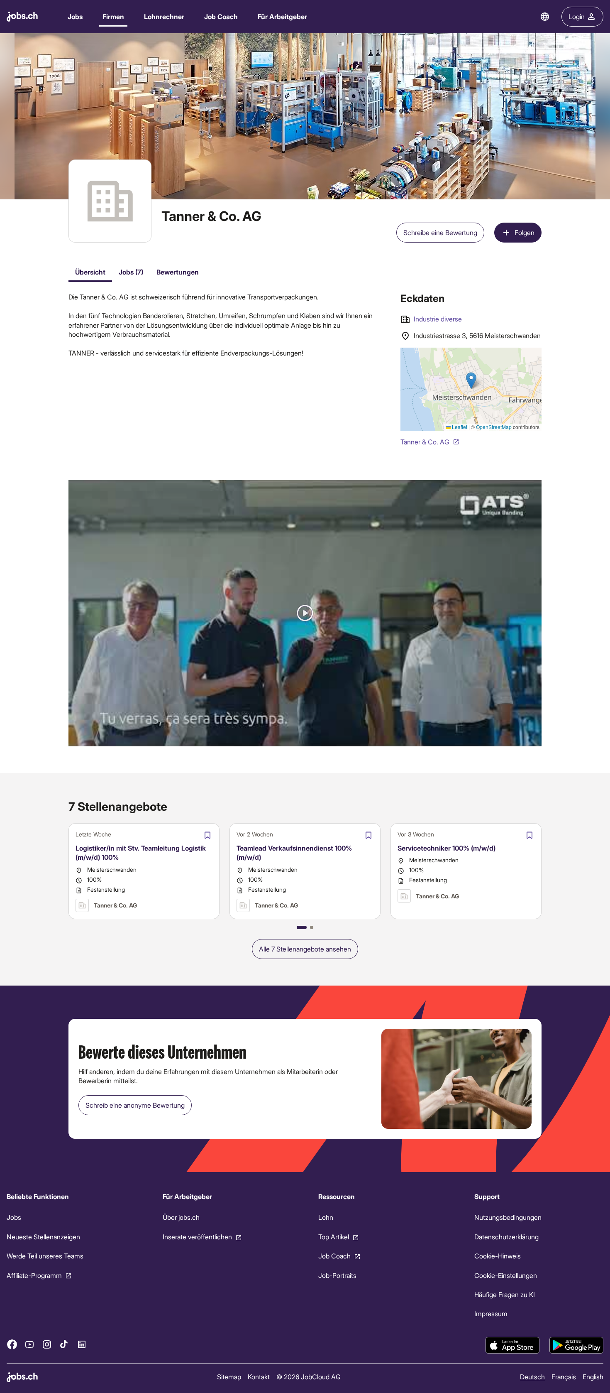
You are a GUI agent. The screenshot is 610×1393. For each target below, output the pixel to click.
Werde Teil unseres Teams (45, 1256)
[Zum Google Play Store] (576, 1345)
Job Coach (221, 16)
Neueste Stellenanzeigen (43, 1237)
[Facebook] (12, 1344)
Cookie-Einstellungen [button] (505, 1275)
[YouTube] (29, 1344)
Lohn (325, 1217)
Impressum (491, 1313)
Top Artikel (333, 1237)
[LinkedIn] (81, 1344)
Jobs (75, 16)
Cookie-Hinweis (497, 1256)
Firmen (113, 16)
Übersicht (90, 272)
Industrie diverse (438, 319)
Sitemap (229, 1377)
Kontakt (259, 1377)
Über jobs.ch (181, 1217)
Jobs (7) (131, 272)
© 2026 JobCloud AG (308, 1377)
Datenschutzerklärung (506, 1237)
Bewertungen (177, 272)
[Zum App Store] (512, 1345)
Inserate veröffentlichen (197, 1237)
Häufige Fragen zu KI (504, 1294)
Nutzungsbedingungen (508, 1217)
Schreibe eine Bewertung (440, 232)
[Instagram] (46, 1344)
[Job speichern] (207, 835)
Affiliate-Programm (34, 1275)
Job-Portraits (337, 1275)
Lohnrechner (164, 16)
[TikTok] (64, 1344)
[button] (305, 613)
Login (577, 16)
